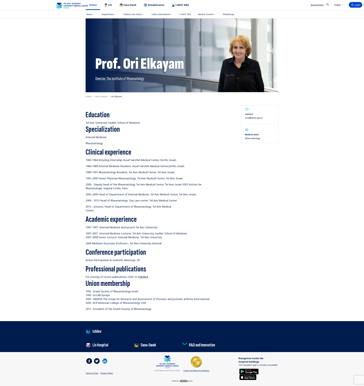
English (337, 5)
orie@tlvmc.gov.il (253, 117)
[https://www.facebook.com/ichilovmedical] (89, 361)
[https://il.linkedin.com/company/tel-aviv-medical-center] (104, 361)
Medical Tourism (205, 14)
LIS (110, 5)
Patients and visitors (132, 14)
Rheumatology (252, 138)
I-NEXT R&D (182, 5)
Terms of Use (92, 373)
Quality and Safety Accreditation (196, 370)
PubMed (143, 277)
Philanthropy (228, 14)
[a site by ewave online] (182, 381)
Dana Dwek (129, 5)
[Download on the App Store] (248, 376)
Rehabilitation (155, 5)
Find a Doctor (101, 96)
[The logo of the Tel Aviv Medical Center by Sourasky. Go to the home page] (68, 5)
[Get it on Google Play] (249, 371)
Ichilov (93, 5)
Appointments (317, 5)
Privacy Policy (106, 373)
